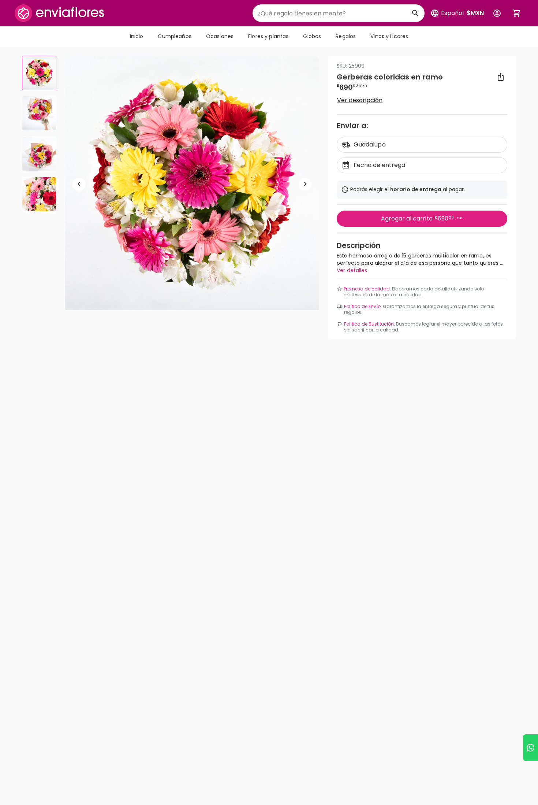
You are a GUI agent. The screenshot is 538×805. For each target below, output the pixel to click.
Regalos (346, 36)
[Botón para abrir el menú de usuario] (497, 13)
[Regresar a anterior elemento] (79, 183)
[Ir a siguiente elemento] (305, 183)
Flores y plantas (268, 36)
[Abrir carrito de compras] (516, 13)
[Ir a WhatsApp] (530, 747)
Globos (312, 36)
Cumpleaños (174, 36)
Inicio (136, 36)
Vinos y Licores (389, 36)
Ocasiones (219, 36)
